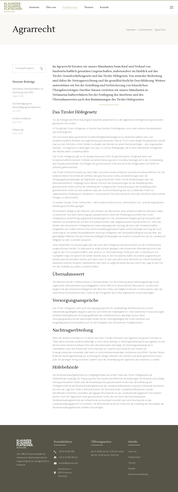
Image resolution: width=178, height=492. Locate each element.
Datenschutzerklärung (138, 474)
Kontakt (131, 468)
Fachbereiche (145, 29)
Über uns (132, 451)
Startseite (131, 29)
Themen (132, 462)
